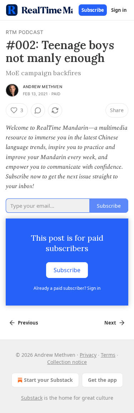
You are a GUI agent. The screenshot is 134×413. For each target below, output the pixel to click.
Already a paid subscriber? (67, 288)
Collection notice (67, 362)
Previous (28, 323)
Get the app (102, 379)
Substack (32, 397)
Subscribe (92, 10)
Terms (108, 354)
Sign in (119, 10)
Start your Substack (48, 379)
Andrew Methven (42, 86)
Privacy (88, 354)
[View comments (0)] (38, 110)
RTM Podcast (24, 32)
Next (110, 323)
